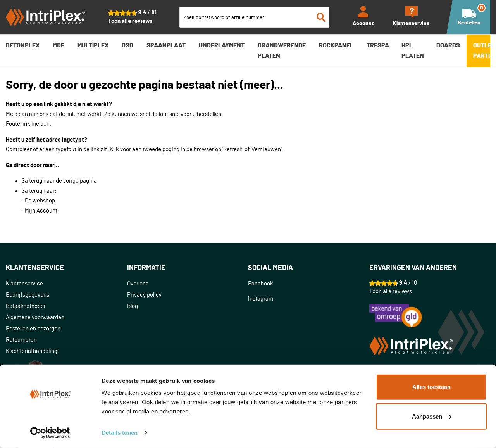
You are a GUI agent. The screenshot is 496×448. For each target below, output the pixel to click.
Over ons (137, 284)
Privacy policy (144, 295)
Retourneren (21, 340)
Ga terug (31, 181)
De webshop (40, 201)
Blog (132, 306)
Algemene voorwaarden (35, 317)
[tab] (66, 268)
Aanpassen (427, 416)
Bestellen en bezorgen (33, 329)
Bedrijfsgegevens (27, 295)
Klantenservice (24, 284)
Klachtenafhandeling (31, 351)
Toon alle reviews (130, 21)
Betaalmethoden (26, 306)
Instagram (260, 299)
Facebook (260, 284)
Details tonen (120, 432)
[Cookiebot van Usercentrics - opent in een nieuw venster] (50, 433)
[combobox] (254, 17)
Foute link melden (28, 124)
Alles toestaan (431, 387)
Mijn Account (41, 211)
